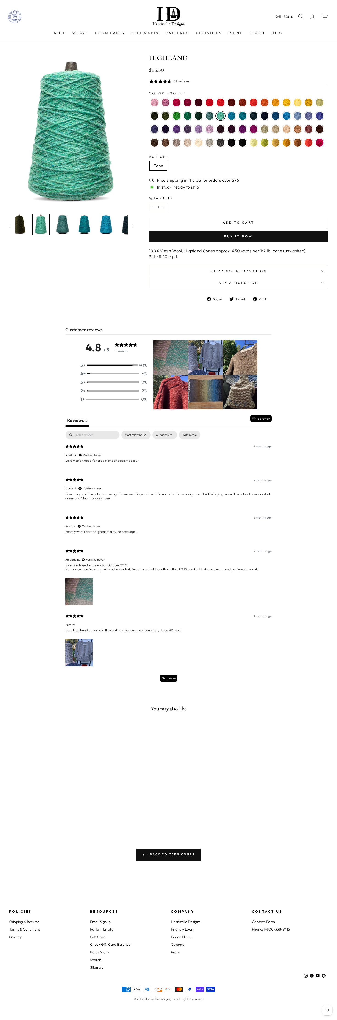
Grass (264, 142)
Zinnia (308, 142)
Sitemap (96, 967)
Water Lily (154, 102)
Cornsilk (297, 102)
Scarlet (220, 102)
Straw (275, 142)
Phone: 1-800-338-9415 (271, 929)
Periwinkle (198, 129)
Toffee (165, 142)
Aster (165, 102)
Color (166, 93)
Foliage (297, 142)
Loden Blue (253, 115)
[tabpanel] (168, 558)
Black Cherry (231, 129)
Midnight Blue (264, 115)
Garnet (198, 102)
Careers (177, 944)
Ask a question (238, 283)
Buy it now (238, 236)
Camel (297, 129)
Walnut (154, 142)
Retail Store (99, 952)
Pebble (275, 129)
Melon (264, 102)
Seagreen (220, 115)
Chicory (308, 115)
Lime (253, 142)
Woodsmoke (209, 115)
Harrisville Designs (186, 922)
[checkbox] (189, 435)
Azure (286, 115)
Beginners (209, 33)
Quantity (161, 198)
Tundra (319, 102)
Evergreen (198, 115)
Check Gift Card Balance (110, 944)
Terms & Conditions (24, 929)
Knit (59, 33)
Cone (158, 165)
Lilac (209, 129)
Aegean (231, 115)
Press (175, 952)
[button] (113, 365)
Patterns (177, 33)
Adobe (308, 129)
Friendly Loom (182, 929)
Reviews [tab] (77, 420)
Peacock (242, 115)
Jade (264, 129)
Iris (319, 115)
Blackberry (220, 129)
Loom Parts (110, 33)
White (198, 142)
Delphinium (187, 129)
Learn (257, 33)
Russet (231, 102)
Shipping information (238, 271)
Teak (319, 129)
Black (231, 142)
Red (209, 102)
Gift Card (285, 16)
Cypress (154, 115)
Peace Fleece (182, 937)
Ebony (242, 142)
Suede (176, 142)
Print (236, 33)
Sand (286, 129)
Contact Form (263, 922)
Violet (176, 129)
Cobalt (275, 115)
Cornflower (297, 115)
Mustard (286, 142)
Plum (242, 129)
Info (277, 33)
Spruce (187, 115)
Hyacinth (154, 129)
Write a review (261, 418)
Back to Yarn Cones (172, 854)
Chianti (187, 102)
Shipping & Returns (24, 922)
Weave (80, 33)
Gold (275, 102)
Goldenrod (308, 102)
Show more (169, 678)
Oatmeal (187, 142)
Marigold (286, 102)
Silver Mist (209, 142)
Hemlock (165, 115)
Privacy (15, 937)
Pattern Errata (101, 929)
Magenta (253, 129)
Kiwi (176, 115)
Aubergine (165, 129)
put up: (158, 157)
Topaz (242, 102)
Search (95, 960)
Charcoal (220, 142)
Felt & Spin (145, 33)
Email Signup (100, 922)
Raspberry (176, 102)
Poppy (253, 102)
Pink (319, 142)
